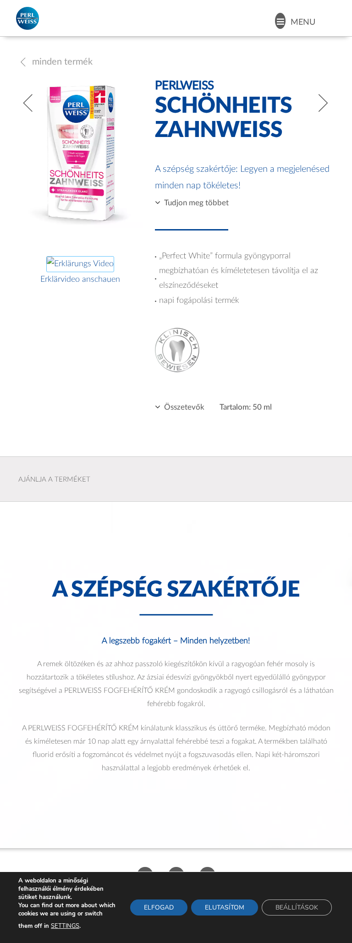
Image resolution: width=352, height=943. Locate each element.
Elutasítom (224, 907)
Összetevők (184, 407)
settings (65, 926)
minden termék (55, 62)
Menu (303, 22)
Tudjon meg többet (196, 203)
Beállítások (296, 907)
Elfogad (159, 907)
